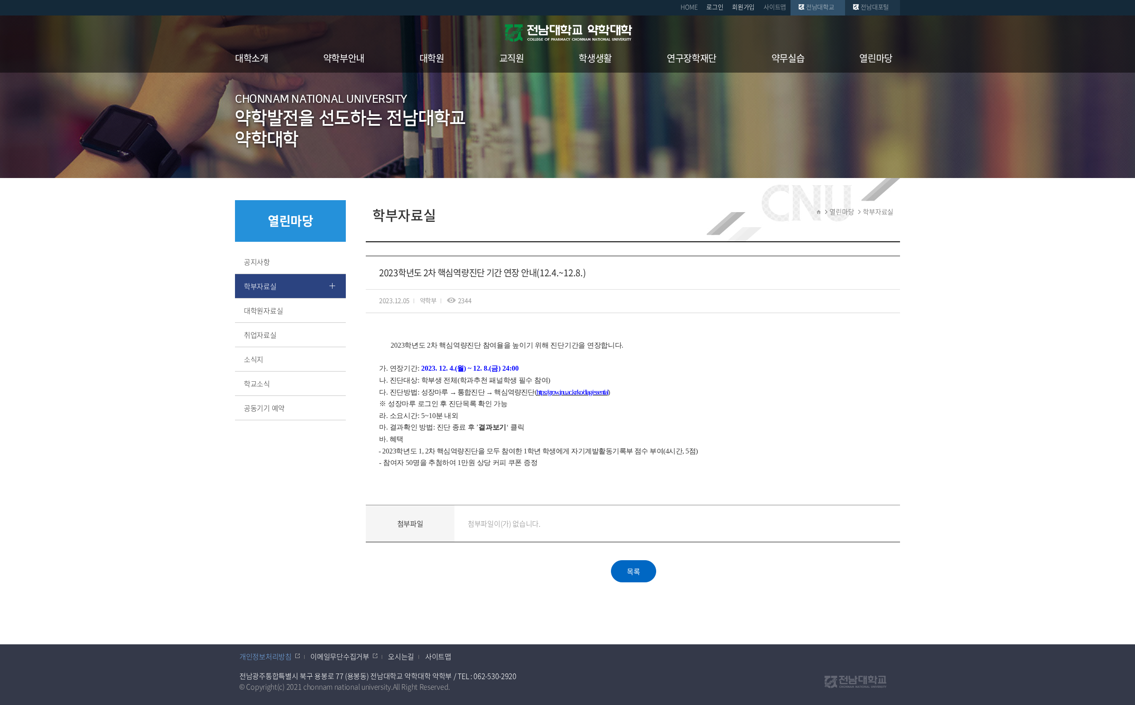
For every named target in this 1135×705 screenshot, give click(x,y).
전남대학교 (820, 6)
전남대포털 (875, 6)
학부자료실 (260, 286)
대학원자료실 (263, 310)
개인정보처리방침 (265, 656)
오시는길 (401, 656)
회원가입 (743, 6)
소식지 (253, 359)
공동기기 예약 (264, 408)
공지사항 (257, 261)
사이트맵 (774, 6)
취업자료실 (260, 334)
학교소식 (257, 383)
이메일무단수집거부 (339, 656)
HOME (689, 6)
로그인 (714, 6)
